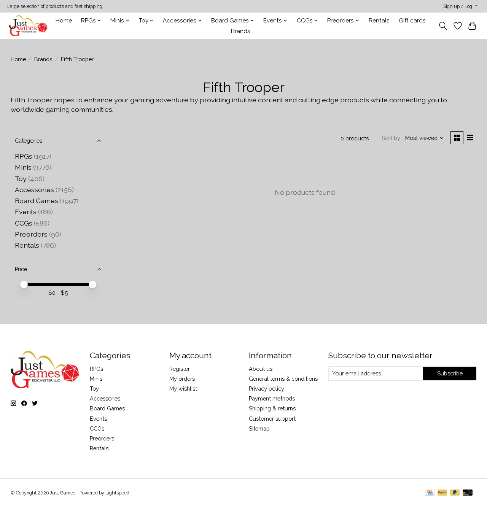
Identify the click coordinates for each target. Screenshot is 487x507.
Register (179, 369)
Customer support (272, 418)
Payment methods (272, 398)
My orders (182, 378)
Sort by (391, 138)
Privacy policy (266, 388)
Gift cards (412, 20)
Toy (21, 179)
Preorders (31, 234)
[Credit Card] (429, 493)
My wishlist (183, 388)
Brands (240, 31)
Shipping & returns (272, 408)
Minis (23, 167)
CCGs (23, 223)
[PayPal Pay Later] (455, 493)
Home (64, 20)
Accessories (34, 190)
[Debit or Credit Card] (468, 493)
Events (26, 212)
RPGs (23, 156)
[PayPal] (442, 493)
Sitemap (259, 428)
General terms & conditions (283, 378)
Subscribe (450, 373)
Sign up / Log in (460, 6)
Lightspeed (117, 493)
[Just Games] (28, 25)
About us (260, 369)
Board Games (36, 201)
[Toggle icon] (442, 26)
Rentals (379, 20)
